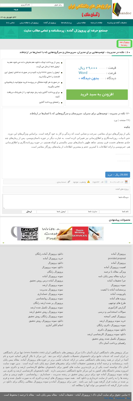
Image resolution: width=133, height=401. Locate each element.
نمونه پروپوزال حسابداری (50, 294)
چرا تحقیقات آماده (116, 280)
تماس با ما (10, 23)
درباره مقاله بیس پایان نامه (112, 276)
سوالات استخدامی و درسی (112, 312)
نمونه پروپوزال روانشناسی (49, 298)
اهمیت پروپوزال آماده (115, 267)
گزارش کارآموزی (117, 307)
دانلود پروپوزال (55, 263)
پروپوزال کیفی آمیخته (115, 316)
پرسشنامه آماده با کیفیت (113, 289)
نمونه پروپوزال (118, 285)
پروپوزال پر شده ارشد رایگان (48, 303)
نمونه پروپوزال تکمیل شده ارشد (46, 307)
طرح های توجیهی (117, 303)
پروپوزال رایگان (55, 271)
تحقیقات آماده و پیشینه (117, 23)
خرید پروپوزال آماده (53, 258)
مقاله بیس (81, 23)
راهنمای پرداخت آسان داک (112, 343)
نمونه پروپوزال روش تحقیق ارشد (46, 312)
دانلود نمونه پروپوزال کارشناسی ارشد (106, 334)
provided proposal (117, 258)
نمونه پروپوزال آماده (52, 276)
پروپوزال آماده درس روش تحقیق (46, 280)
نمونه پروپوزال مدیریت (51, 289)
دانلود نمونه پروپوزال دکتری (112, 329)
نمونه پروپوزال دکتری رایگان (111, 325)
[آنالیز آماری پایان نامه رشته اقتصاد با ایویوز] (88, 239)
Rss (128, 398)
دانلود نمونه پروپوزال (52, 267)
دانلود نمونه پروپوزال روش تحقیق (46, 321)
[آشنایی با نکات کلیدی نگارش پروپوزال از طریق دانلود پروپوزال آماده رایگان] (56, 239)
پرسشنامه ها (66, 23)
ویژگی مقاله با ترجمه (115, 271)
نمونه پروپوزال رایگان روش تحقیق (45, 316)
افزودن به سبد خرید (97, 95)
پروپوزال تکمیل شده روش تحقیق (109, 338)
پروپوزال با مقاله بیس (29, 23)
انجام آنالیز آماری (54, 325)
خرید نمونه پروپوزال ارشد (112, 321)
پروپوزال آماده (50, 23)
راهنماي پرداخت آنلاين (49, 102)
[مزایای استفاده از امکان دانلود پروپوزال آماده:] (25, 239)
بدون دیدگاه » (89, 79)
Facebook (120, 398)
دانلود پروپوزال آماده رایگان (49, 254)
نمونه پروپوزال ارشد (52, 285)
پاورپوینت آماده (118, 294)
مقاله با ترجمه (96, 23)
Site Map (109, 398)
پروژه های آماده (122, 189)
